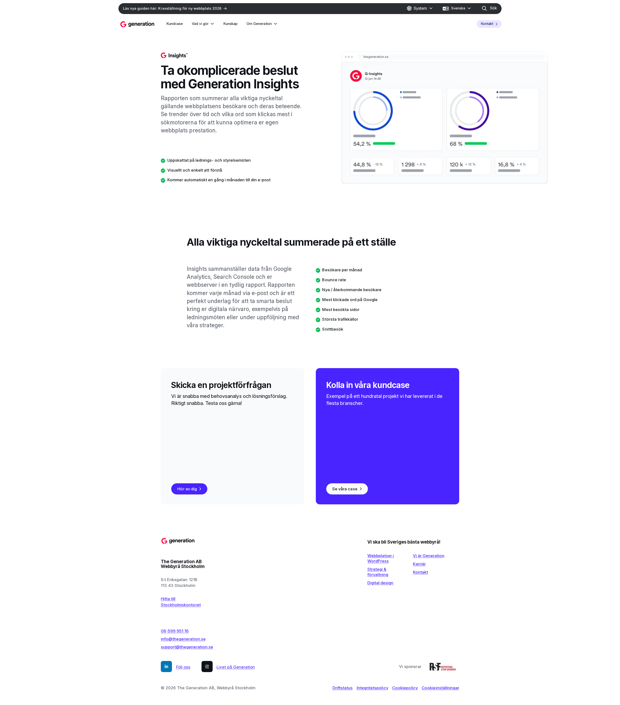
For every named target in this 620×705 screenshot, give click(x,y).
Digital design (380, 582)
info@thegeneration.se (183, 639)
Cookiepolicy (405, 687)
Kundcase (174, 24)
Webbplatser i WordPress (380, 558)
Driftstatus (343, 687)
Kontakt (487, 24)
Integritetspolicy (372, 687)
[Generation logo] (137, 24)
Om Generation (259, 24)
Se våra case (344, 488)
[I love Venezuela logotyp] (442, 667)
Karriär (419, 563)
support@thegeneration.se (187, 646)
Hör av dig (187, 488)
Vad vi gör (200, 24)
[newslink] (175, 8)
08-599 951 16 (175, 631)
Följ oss (183, 667)
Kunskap (230, 24)
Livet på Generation (236, 667)
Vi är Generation (429, 555)
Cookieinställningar (440, 687)
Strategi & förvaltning (377, 572)
